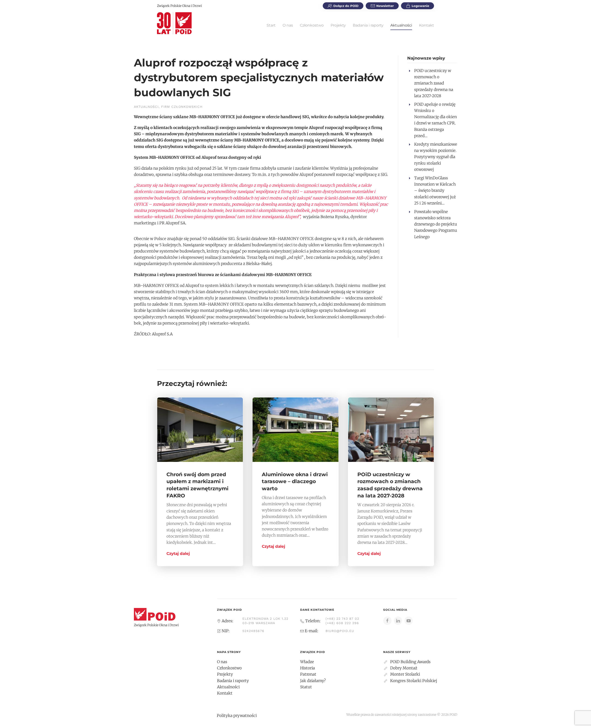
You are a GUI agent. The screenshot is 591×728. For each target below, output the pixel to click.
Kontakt (426, 25)
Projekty (338, 25)
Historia (307, 668)
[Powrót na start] (174, 23)
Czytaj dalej (178, 553)
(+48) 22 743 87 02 (342, 618)
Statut (306, 686)
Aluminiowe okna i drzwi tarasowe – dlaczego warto (295, 481)
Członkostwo (312, 25)
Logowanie (420, 6)
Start (271, 25)
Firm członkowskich (181, 106)
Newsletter (385, 6)
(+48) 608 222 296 (342, 623)
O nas (288, 25)
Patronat (308, 674)
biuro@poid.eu (340, 631)
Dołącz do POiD (346, 6)
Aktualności (401, 25)
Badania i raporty (368, 25)
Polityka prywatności (237, 715)
